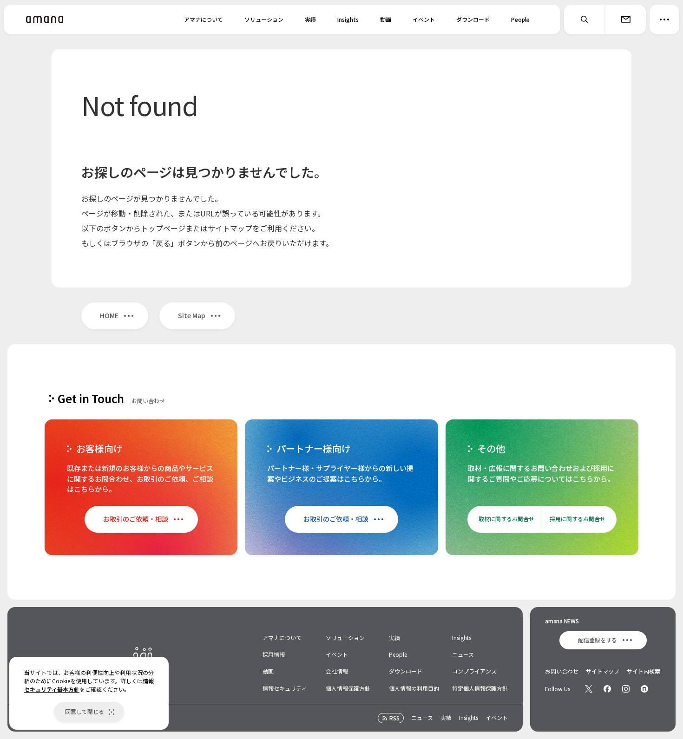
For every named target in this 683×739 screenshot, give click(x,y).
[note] (644, 689)
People (520, 19)
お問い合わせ (561, 671)
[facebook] (607, 689)
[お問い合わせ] (625, 19)
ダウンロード (473, 19)
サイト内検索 (643, 671)
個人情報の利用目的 (414, 688)
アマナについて (203, 19)
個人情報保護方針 (348, 688)
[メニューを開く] (664, 19)
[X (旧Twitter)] (588, 689)
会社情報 (337, 671)
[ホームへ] (44, 19)
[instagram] (626, 689)
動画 (385, 19)
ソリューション (263, 19)
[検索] (584, 19)
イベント (424, 19)
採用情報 (274, 654)
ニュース (463, 654)
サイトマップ (602, 671)
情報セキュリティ (285, 688)
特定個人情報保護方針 (480, 688)
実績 (310, 19)
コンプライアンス (474, 671)
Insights (348, 19)
